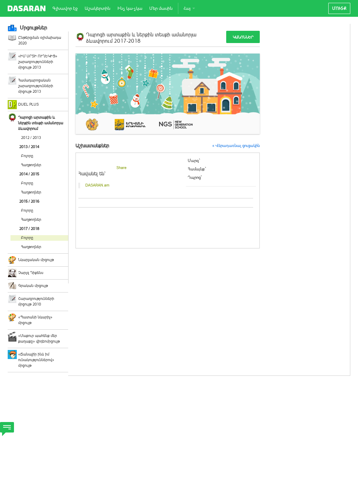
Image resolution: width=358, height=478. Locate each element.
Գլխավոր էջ (65, 8)
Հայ (188, 8)
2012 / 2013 (31, 137)
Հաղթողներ (31, 165)
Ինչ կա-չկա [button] (129, 8)
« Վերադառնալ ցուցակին (236, 145)
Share (121, 168)
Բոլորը (27, 156)
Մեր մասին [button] (161, 8)
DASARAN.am (97, 185)
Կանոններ (243, 37)
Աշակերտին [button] (97, 8)
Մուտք (339, 8)
